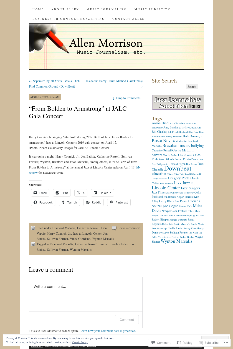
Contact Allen (128, 18)
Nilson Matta (194, 211)
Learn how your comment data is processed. (108, 331)
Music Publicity (152, 9)
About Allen (65, 9)
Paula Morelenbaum (179, 215)
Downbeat (177, 167)
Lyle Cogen (169, 205)
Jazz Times (159, 192)
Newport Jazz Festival (174, 211)
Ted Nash (193, 232)
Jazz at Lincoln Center (87, 233)
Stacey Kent (190, 228)
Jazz (178, 182)
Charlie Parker (170, 155)
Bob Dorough (192, 136)
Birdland (183, 131)
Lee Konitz (181, 201)
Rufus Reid (167, 224)
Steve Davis (163, 232)
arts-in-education (190, 127)
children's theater (172, 159)
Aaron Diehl (160, 123)
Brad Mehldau (180, 141)
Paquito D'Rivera (160, 215)
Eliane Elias (173, 174)
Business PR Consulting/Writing (69, 18)
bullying (197, 145)
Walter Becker (187, 237)
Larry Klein (166, 201)
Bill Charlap (159, 131)
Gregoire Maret (159, 178)
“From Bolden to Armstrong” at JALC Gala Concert (78, 112)
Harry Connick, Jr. (59, 233)
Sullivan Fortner (57, 238)
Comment (127, 319)
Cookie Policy (80, 342)
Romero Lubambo (178, 219)
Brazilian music (176, 145)
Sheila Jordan (175, 228)
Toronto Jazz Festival (168, 237)
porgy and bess (197, 215)
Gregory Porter (179, 178)
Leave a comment (129, 228)
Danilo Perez (190, 159)
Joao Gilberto (173, 192)
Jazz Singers (190, 188)
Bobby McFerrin (174, 136)
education (159, 173)
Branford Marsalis (63, 228)
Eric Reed (185, 174)
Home (38, 9)
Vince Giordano (80, 238)
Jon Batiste (170, 197)
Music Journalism (107, 9)
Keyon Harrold (185, 197)
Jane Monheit (166, 183)
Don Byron (191, 164)
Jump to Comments (126, 98)
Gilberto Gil (196, 174)
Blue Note (193, 131)
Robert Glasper (160, 219)
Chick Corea (185, 155)
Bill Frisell (173, 131)
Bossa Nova (162, 140)
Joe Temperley (187, 192)
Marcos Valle (185, 206)
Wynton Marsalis (103, 238)
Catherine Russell (88, 228)
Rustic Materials (182, 224)
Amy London (170, 127)
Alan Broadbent (177, 123)
